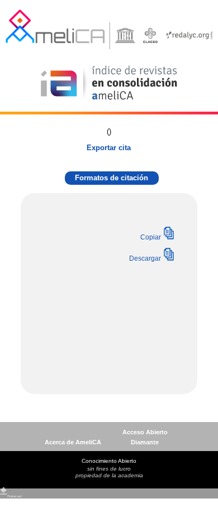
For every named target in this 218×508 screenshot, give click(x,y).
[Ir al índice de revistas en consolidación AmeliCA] (109, 101)
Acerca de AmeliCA (73, 442)
